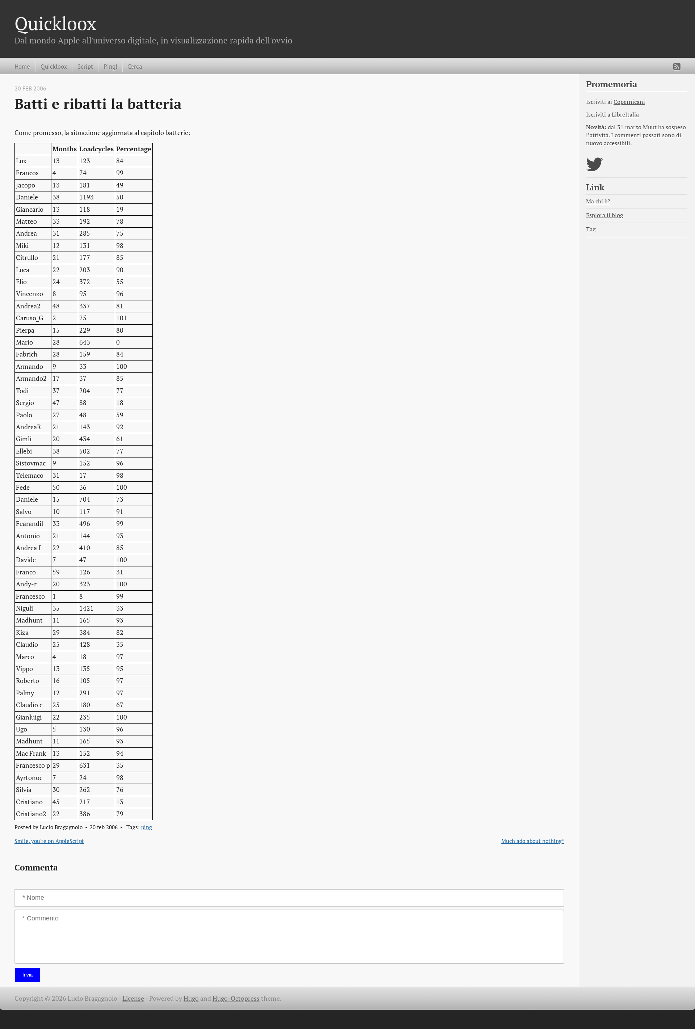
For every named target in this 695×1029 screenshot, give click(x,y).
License (133, 998)
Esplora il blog (604, 215)
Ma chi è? (598, 201)
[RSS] (677, 66)
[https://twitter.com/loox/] (594, 169)
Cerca (134, 66)
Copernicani (629, 102)
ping (146, 827)
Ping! (110, 66)
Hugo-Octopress (236, 998)
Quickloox (55, 23)
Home (22, 66)
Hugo (191, 998)
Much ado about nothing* (532, 840)
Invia (27, 975)
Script (85, 66)
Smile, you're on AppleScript (49, 840)
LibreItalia (625, 114)
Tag (590, 229)
